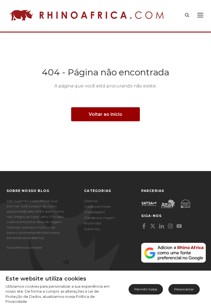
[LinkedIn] (161, 226)
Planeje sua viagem (99, 218)
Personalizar (184, 289)
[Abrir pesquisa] (187, 15)
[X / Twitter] (153, 226)
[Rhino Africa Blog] (87, 15)
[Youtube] (179, 226)
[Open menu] (200, 15)
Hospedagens (94, 212)
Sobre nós (91, 229)
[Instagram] (170, 226)
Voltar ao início (105, 114)
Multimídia (92, 223)
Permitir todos (145, 289)
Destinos (91, 201)
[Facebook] (144, 226)
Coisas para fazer (97, 206)
